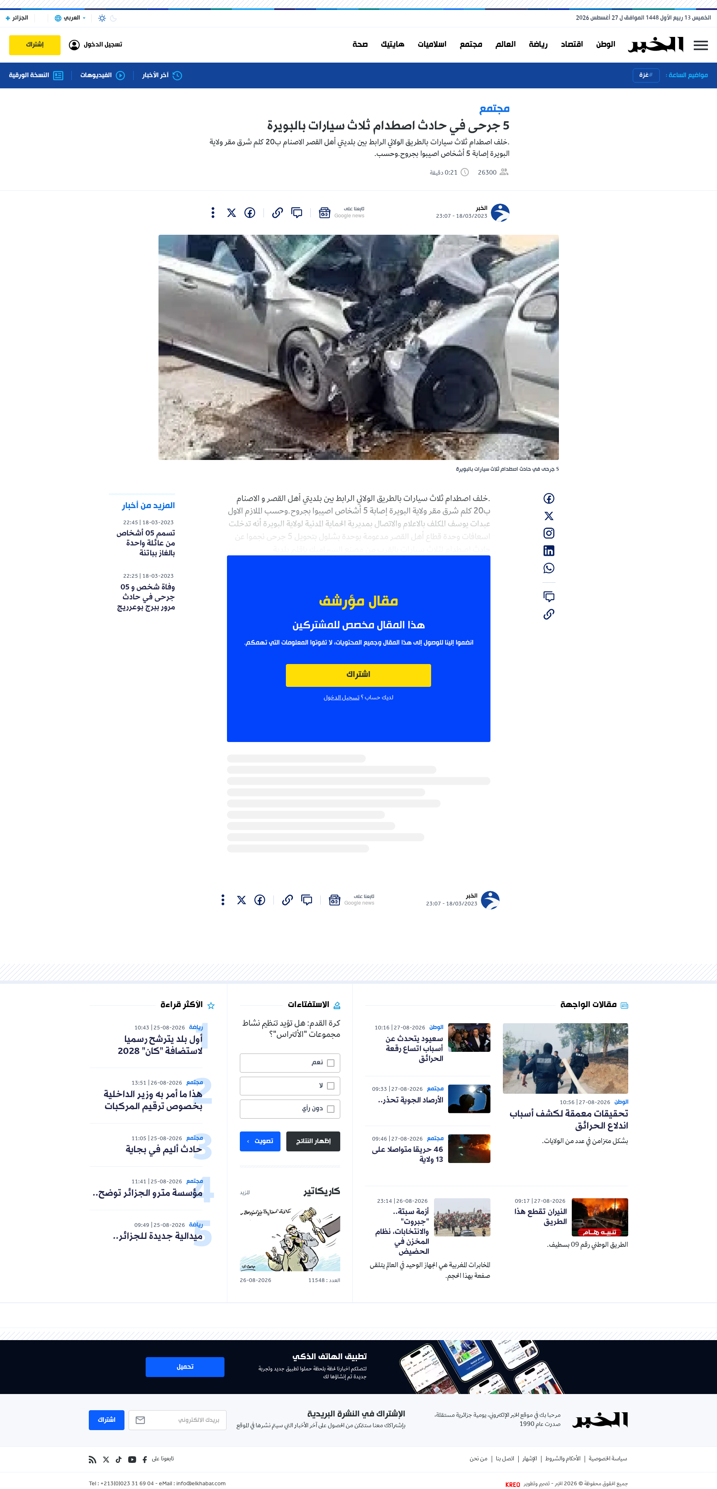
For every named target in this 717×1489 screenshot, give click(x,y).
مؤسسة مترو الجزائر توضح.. (147, 1193)
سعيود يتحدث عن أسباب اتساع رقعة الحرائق (414, 1049)
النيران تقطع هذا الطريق (541, 1217)
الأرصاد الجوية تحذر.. (410, 1100)
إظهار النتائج (313, 1141)
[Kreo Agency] (514, 1484)
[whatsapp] (549, 568)
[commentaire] (296, 212)
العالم (505, 45)
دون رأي (312, 1108)
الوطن (605, 45)
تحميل (185, 1367)
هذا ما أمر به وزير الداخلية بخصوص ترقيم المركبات (153, 1100)
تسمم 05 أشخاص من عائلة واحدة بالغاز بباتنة (146, 543)
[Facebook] (145, 1459)
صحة (360, 45)
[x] (231, 212)
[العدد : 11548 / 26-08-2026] (290, 1238)
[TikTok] (119, 1459)
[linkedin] (549, 550)
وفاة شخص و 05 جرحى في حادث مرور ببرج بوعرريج (146, 597)
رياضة (538, 45)
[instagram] (549, 533)
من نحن (479, 1459)
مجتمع (471, 45)
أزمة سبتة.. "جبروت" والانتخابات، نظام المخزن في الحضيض (402, 1232)
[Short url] (277, 212)
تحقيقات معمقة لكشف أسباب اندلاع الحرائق (569, 1120)
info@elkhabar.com (201, 1484)
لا (321, 1086)
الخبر (482, 208)
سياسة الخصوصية (608, 1459)
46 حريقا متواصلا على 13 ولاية (407, 1154)
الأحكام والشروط (562, 1459)
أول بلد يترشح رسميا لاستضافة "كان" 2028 (160, 1045)
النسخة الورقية (29, 76)
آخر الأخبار (155, 76)
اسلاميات (432, 45)
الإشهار (529, 1459)
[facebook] (249, 212)
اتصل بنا (505, 1459)
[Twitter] (106, 1459)
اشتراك (358, 675)
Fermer (701, 45)
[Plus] (213, 212)
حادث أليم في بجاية (164, 1150)
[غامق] (113, 18)
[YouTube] (132, 1459)
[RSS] (92, 1459)
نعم (317, 1062)
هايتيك (393, 45)
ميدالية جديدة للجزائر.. (157, 1236)
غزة (644, 75)
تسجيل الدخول (341, 698)
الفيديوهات (96, 76)
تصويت (264, 1141)
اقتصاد (572, 45)
